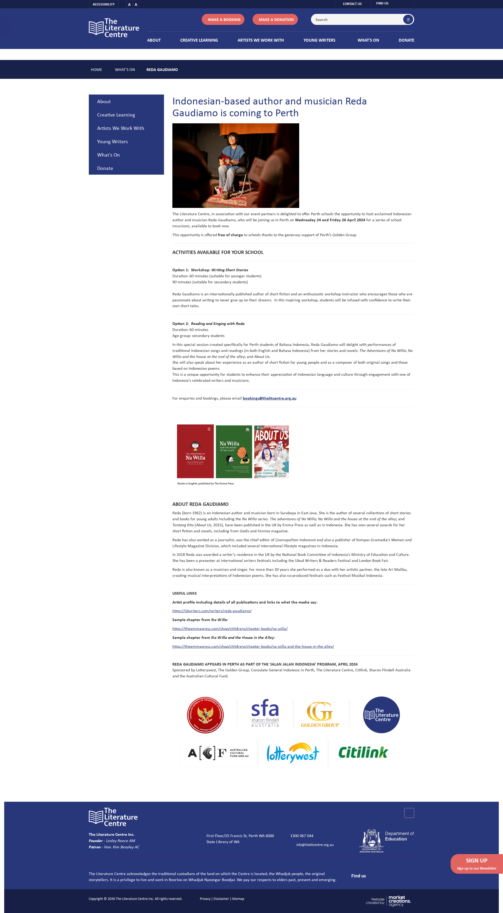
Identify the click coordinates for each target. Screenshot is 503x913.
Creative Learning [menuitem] (116, 114)
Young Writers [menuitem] (112, 141)
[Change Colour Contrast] (122, 4)
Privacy (205, 898)
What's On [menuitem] (108, 154)
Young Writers (319, 40)
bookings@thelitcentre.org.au (270, 398)
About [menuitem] (104, 101)
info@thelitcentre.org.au (314, 844)
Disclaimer (221, 898)
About (154, 40)
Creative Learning (199, 40)
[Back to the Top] (409, 813)
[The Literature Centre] (114, 27)
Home (96, 69)
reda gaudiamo (162, 69)
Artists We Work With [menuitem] (120, 127)
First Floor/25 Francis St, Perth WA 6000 (240, 835)
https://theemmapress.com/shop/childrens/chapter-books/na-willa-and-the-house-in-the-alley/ (253, 646)
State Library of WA (222, 841)
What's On (368, 40)
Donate (406, 40)
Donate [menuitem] (105, 167)
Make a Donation (276, 19)
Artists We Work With (261, 40)
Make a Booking (224, 19)
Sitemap (238, 898)
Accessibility (103, 4)
